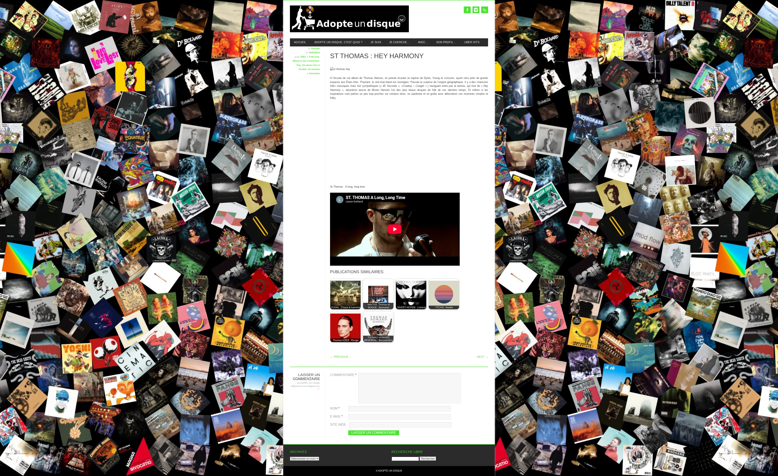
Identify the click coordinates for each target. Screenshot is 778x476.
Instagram (475, 9)
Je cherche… (399, 42)
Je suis (376, 42)
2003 (303, 57)
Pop (299, 65)
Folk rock (314, 57)
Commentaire (343, 375)
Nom (335, 408)
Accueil (300, 42)
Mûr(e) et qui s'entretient (306, 61)
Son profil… (446, 42)
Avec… (423, 42)
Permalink (314, 73)
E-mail (336, 416)
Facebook (467, 9)
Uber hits (471, 42)
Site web (338, 424)
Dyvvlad (315, 48)
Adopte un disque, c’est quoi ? (338, 42)
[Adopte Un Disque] (349, 31)
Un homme (314, 69)
